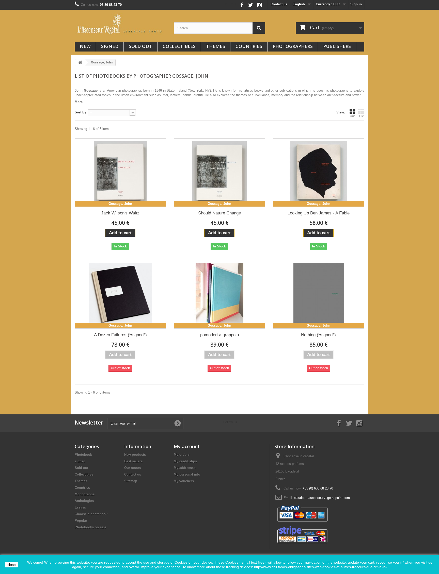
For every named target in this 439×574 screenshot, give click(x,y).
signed (109, 46)
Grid (352, 115)
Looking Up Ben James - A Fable (319, 213)
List (361, 115)
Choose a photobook (91, 514)
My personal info (187, 474)
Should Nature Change (219, 213)
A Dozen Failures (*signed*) (120, 334)
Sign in (356, 4)
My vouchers (184, 481)
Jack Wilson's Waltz (120, 213)
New (85, 46)
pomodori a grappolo (219, 334)
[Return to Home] (80, 62)
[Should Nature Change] (219, 172)
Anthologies (84, 501)
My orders (182, 455)
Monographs (85, 494)
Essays (80, 507)
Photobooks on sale (90, 527)
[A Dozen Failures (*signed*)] (120, 294)
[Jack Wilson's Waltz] (120, 172)
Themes (215, 46)
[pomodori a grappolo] (219, 294)
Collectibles (179, 46)
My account (187, 446)
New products (135, 455)
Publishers (337, 46)
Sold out (140, 46)
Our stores (132, 468)
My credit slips (185, 461)
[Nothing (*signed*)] (318, 294)
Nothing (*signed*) (318, 334)
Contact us (279, 4)
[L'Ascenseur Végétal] (120, 24)
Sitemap (130, 481)
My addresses (184, 468)
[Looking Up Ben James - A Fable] (318, 172)
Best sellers (133, 461)
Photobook (83, 455)
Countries (249, 46)
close (11, 565)
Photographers (293, 46)
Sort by (80, 112)
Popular (81, 520)
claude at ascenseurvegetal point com (322, 498)
